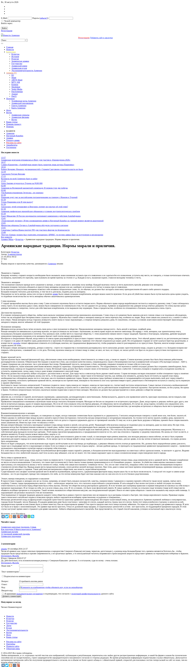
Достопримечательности (17, 630)
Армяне (9, 138)
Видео (9, 112)
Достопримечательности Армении (26, 70)
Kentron (14, 84)
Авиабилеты (11, 145)
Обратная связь (13, 649)
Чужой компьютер (12, 21)
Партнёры (10, 644)
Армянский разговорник (22, 103)
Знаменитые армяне (20, 61)
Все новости (6, 237)
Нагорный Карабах (14, 136)
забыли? (43, 18)
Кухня (9, 628)
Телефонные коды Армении (23, 101)
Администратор (15, 254)
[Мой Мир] (14, 516)
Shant (13, 77)
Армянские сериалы (20, 115)
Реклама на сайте (13, 642)
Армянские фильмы (20, 117)
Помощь (10, 127)
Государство (16, 63)
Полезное (10, 98)
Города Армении (18, 105)
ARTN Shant (16, 80)
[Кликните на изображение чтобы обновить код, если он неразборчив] (51, 587)
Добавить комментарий (11, 596)
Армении (52, 264)
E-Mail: (4, 18)
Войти (4, 28)
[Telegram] (21, 516)
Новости (10, 49)
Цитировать (6, 556)
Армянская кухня (19, 68)
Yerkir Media (16, 89)
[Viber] (25, 516)
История (15, 56)
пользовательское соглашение (30, 594)
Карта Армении (18, 108)
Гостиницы (11, 147)
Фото (8, 110)
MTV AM (15, 82)
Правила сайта (12, 646)
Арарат (14, 94)
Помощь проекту (13, 124)
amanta (4, 549)
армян (55, 294)
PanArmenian (17, 91)
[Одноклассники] (10, 516)
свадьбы (16, 343)
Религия (15, 59)
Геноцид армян (13, 140)
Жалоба (15, 556)
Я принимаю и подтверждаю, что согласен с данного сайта (59, 594)
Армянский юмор (19, 66)
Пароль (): (40, 18)
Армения (10, 133)
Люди (8, 625)
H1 (12, 75)
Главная (9, 47)
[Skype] (32, 516)
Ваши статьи (12, 122)
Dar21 (14, 96)
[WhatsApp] (29, 516)
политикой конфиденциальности (86, 594)
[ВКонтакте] (3, 516)
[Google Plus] (18, 516)
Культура (15, 54)
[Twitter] (6, 516)
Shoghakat (15, 87)
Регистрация (6, 31)
